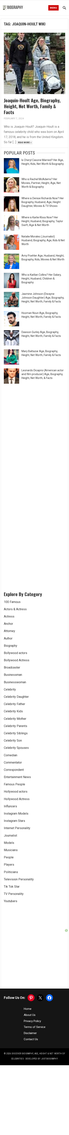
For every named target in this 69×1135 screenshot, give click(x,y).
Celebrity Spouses (16, 748)
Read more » (25, 142)
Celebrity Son (13, 740)
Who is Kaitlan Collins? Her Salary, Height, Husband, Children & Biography (41, 278)
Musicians (11, 850)
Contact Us (31, 1039)
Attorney (9, 631)
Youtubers (10, 901)
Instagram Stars (14, 821)
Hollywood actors (15, 791)
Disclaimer (30, 1033)
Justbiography (49, 1058)
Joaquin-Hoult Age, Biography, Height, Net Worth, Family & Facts (32, 106)
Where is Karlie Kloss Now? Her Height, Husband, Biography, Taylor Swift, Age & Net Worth (42, 221)
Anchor (8, 624)
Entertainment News (17, 777)
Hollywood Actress (17, 799)
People (9, 857)
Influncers (10, 806)
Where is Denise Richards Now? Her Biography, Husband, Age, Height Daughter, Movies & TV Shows (42, 202)
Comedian (10, 755)
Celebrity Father (14, 704)
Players (9, 864)
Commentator (13, 762)
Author (8, 638)
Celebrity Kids (13, 711)
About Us (29, 1015)
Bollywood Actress (16, 660)
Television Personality (19, 879)
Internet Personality (17, 828)
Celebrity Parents (15, 726)
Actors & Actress (15, 609)
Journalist (10, 835)
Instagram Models (16, 813)
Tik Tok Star (12, 886)
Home (27, 1009)
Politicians (11, 872)
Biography (10, 646)
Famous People (14, 784)
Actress (9, 616)
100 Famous (12, 602)
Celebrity (10, 689)
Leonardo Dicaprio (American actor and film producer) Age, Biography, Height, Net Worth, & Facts (42, 374)
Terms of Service (34, 1027)
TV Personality (14, 894)
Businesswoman (15, 682)
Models (9, 843)
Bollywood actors (15, 653)
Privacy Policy (32, 1021)
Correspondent (14, 770)
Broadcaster (12, 667)
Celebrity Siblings (16, 733)
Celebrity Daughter (16, 697)
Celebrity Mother (15, 719)
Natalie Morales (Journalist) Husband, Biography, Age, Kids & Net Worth (43, 240)
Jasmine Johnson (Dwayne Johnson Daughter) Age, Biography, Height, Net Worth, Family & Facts (42, 297)
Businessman (13, 675)
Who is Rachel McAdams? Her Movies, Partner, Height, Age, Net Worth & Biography (41, 183)
